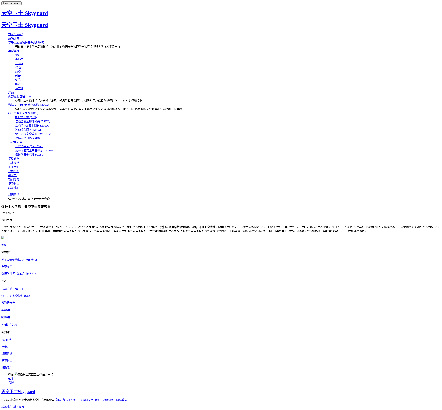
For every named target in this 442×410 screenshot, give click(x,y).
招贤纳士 (13, 183)
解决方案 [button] (13, 38)
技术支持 (13, 162)
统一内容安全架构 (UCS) (23, 113)
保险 (18, 67)
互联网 (19, 63)
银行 (18, 55)
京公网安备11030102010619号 (98, 399)
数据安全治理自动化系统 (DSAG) (28, 104)
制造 (18, 75)
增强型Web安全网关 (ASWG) (32, 125)
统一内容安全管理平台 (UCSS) (33, 133)
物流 (18, 84)
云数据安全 (15, 142)
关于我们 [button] (13, 167)
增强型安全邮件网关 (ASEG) (32, 121)
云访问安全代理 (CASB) (29, 154)
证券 (18, 79)
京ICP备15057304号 (67, 399)
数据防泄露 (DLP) (26, 117)
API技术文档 (9, 324)
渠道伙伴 (13, 158)
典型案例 (13, 50)
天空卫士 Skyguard (24, 13)
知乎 (11, 378)
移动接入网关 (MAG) (28, 129)
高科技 (19, 59)
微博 (11, 382)
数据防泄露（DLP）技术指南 (19, 273)
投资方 (12, 175)
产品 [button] (11, 92)
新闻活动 (13, 179)
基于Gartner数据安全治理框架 (26, 42)
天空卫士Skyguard (18, 391)
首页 (15, 34)
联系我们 (13, 187)
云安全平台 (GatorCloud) (29, 146)
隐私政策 (121, 399)
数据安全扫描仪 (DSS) (28, 138)
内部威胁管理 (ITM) (20, 96)
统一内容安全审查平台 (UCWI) (34, 150)
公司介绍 (13, 171)
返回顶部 (18, 406)
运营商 (19, 88)
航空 (18, 71)
